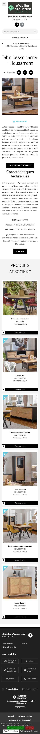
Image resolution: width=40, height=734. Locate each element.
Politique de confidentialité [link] (29, 731)
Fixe (22, 49)
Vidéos (24, 643)
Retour (21, 251)
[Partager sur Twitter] (31, 72)
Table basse (32, 46)
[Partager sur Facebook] (25, 72)
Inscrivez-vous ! (29, 689)
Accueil (11, 716)
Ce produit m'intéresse (21, 165)
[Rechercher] (35, 31)
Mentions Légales (25, 716)
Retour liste (11, 72)
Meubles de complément (16, 46)
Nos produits (18, 38)
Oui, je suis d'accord (15, 728)
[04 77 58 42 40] (17, 24)
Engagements (20, 707)
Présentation (8, 643)
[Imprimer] (19, 72)
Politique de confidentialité (20, 720)
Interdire (30, 728)
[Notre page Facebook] (22, 24)
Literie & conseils (9, 647)
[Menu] (4, 4)
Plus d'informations (11, 731)
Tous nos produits (21, 43)
